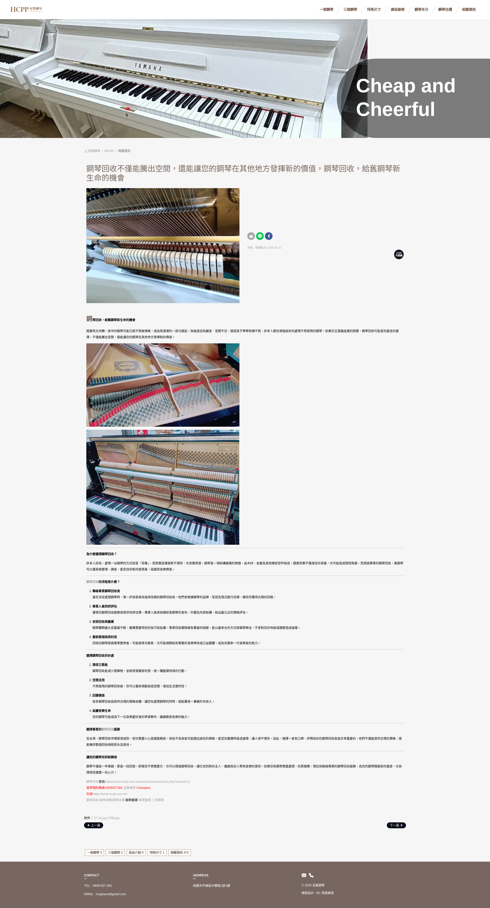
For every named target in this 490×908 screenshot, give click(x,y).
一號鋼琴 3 (94, 852)
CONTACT (91, 875)
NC (318, 893)
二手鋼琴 (157, 800)
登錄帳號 (328, 893)
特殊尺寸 (374, 9)
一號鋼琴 (326, 9)
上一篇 (95, 825)
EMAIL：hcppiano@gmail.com (105, 894)
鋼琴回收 (92, 581)
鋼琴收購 (105, 800)
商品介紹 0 (136, 852)
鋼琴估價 (445, 9)
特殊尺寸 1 (157, 852)
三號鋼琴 (350, 9)
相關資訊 (469, 9)
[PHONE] (311, 875)
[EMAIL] (305, 875)
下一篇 (395, 825)
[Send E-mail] (251, 236)
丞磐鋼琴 (94, 151)
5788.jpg (113, 818)
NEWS (109, 151)
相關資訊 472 (180, 852)
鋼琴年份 (92, 781)
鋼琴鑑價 (144, 800)
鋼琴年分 (421, 9)
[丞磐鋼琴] (27, 9)
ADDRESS (200, 875)
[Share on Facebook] (269, 236)
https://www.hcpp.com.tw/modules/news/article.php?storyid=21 (147, 781)
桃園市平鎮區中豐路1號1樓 (211, 885)
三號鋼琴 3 (115, 852)
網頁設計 (308, 893)
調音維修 (398, 9)
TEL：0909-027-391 (98, 885)
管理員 (259, 247)
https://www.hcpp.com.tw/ (110, 794)
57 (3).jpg (100, 818)
